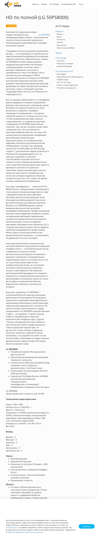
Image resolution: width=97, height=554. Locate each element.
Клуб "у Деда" (61, 74)
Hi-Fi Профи (54, 4)
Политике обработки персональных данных (25, 532)
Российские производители (66, 88)
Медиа (44, 4)
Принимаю (86, 526)
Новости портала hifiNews (66, 48)
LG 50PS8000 (44, 34)
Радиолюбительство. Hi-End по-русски (70, 77)
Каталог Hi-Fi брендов (64, 66)
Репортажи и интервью (65, 64)
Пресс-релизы (62, 45)
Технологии (61, 40)
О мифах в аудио (62, 80)
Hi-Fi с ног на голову (64, 82)
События (60, 42)
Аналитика (60, 61)
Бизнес (59, 37)
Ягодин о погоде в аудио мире (67, 85)
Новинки (60, 34)
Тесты (81, 4)
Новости (35, 4)
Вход (91, 6)
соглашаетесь (11, 527)
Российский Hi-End (69, 4)
